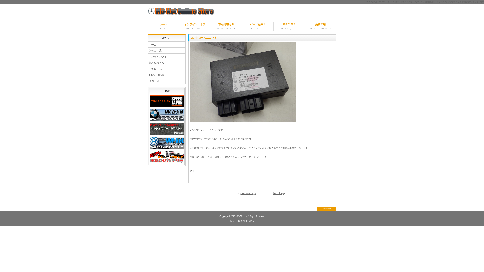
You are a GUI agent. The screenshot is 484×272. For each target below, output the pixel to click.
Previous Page (248, 193)
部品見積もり (226, 26)
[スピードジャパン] (166, 102)
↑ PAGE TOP (327, 209)
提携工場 (320, 26)
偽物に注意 (155, 50)
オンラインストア (195, 26)
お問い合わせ (156, 74)
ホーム (164, 26)
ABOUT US (155, 68)
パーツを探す (258, 26)
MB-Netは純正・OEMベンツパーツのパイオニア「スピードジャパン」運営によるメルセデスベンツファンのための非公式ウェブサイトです (424, 2)
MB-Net (240, 216)
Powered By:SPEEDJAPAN (242, 221)
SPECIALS (289, 26)
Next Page (278, 193)
